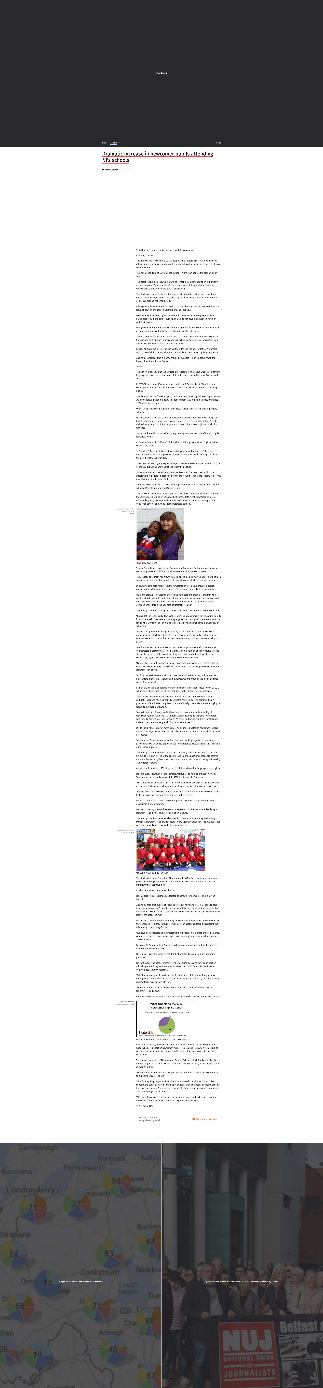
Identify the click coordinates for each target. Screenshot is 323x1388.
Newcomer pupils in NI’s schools (157, 250)
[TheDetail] (161, 72)
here (144, 996)
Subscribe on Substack (206, 1119)
